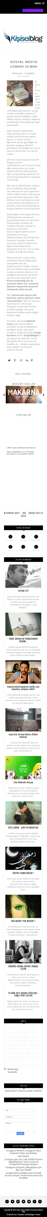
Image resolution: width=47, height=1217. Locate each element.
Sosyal (31, 1051)
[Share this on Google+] (14, 360)
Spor (19, 1055)
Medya (21, 1043)
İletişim (22, 1035)
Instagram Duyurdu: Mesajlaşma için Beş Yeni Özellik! (24, 1168)
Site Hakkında (22, 1051)
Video (13, 1059)
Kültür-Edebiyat (11, 1043)
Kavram (22, 1039)
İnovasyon (30, 1035)
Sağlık (7, 1051)
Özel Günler (18, 1047)
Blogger (30, 1027)
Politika (27, 1047)
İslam (15, 1039)
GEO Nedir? (23, 1156)
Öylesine (8, 1047)
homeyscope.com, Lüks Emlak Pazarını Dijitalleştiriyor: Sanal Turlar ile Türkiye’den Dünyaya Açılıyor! (23, 1162)
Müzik (33, 1043)
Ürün (7, 1059)
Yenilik (20, 1059)
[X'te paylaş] (8, 360)
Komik (36, 1039)
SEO (13, 1051)
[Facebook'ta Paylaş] (31, 360)
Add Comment (23, 76)
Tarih (25, 1055)
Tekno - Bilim (34, 1055)
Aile (6, 1027)
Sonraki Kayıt (13, 513)
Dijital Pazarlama (11, 1031)
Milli (27, 1043)
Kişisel (17, 374)
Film (33, 1031)
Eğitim (22, 1031)
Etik (28, 1031)
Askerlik (13, 1027)
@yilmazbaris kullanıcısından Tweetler (23, 1090)
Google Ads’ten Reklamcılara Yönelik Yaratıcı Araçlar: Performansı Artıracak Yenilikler (23, 1175)
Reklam (35, 1047)
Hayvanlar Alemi (11, 1035)
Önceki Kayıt (35, 513)
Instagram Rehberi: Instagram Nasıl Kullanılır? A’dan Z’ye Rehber (23, 1151)
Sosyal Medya (26, 374)
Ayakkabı (21, 1027)
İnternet (8, 1039)
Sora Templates (19, 1214)
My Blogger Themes (34, 1214)
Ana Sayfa (23, 514)
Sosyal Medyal (31, 335)
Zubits (27, 1059)
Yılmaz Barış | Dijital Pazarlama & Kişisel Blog (29, 1211)
